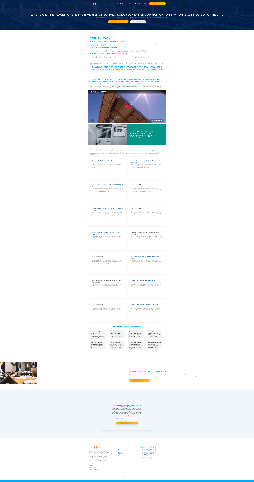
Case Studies (138, 3)
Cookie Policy (136, 477)
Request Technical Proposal (117, 21)
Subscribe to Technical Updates (126, 422)
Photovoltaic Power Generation (150, 449)
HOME (89, 18)
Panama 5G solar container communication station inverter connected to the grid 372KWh (154, 334)
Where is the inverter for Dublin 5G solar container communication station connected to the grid (135, 334)
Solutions (123, 3)
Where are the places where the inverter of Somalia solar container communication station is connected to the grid (129, 18)
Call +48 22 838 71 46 (137, 21)
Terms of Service (128, 477)
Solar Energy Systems (148, 450)
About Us (120, 454)
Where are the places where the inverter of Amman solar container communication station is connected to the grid (97, 335)
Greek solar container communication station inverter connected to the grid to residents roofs (116, 345)
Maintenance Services (148, 460)
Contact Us (120, 456)
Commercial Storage (148, 456)
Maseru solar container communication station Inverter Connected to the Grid (97, 345)
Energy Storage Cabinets (149, 458)
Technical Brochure (156, 3)
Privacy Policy (119, 477)
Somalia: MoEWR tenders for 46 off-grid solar (106, 161)
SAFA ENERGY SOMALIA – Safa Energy (143, 280)
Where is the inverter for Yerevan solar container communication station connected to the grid (116, 334)
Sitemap (113, 477)
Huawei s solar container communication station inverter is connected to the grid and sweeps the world (135, 345)
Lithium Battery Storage (149, 452)
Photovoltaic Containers (149, 453)
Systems (130, 3)
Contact (146, 3)
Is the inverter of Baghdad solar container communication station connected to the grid (154, 345)
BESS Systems (147, 454)
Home (116, 3)
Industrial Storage (147, 457)
